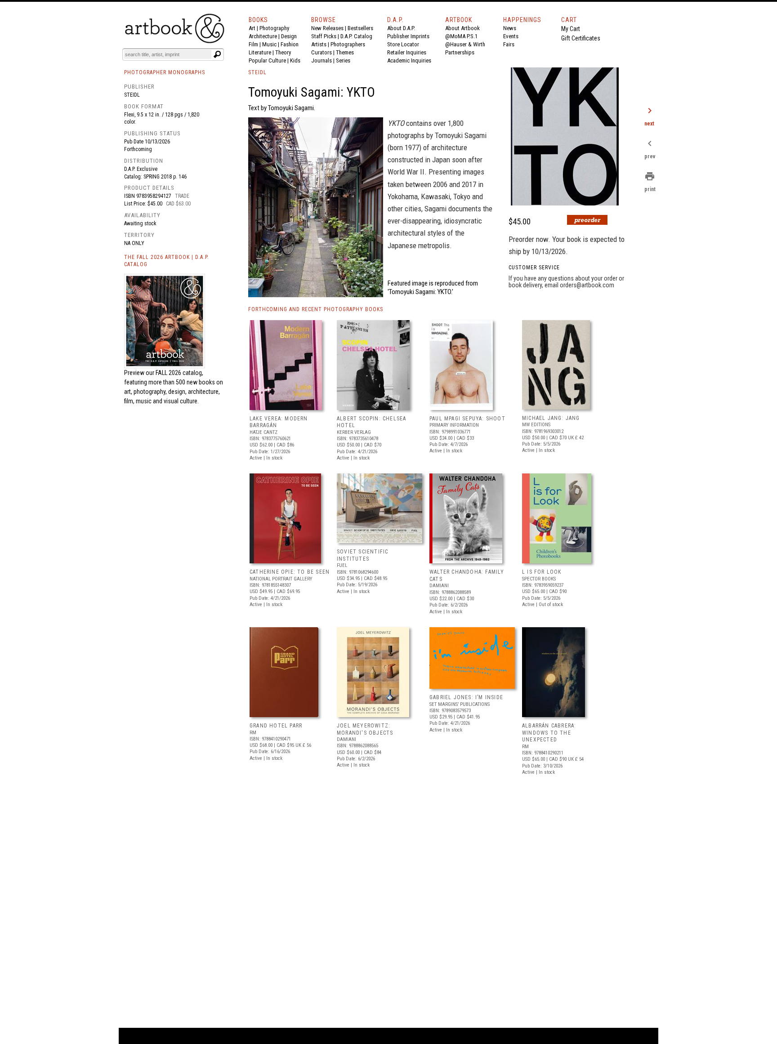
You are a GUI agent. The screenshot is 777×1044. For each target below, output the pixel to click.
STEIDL (257, 72)
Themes (345, 52)
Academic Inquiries (409, 60)
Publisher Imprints (408, 36)
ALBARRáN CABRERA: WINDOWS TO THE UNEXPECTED (549, 733)
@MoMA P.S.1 (461, 36)
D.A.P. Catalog (356, 36)
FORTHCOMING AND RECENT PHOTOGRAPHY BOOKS (315, 309)
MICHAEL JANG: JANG (551, 418)
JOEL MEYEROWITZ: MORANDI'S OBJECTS (365, 729)
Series (343, 60)
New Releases (327, 28)
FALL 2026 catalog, (179, 372)
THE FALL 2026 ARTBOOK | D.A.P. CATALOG (166, 261)
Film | (255, 44)
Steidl (132, 95)
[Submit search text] (217, 54)
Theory (283, 52)
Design (289, 36)
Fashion (290, 44)
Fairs (508, 44)
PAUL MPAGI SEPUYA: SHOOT (467, 418)
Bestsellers (360, 28)
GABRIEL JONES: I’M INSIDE (466, 697)
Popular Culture (267, 60)
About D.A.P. (401, 28)
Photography (274, 28)
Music (269, 44)
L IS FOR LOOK (542, 572)
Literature (260, 52)
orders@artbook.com (587, 285)
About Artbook (462, 28)
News (509, 28)
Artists (318, 44)
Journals (321, 60)
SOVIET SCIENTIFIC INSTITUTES (362, 555)
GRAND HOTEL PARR (276, 726)
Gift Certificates (580, 38)
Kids (295, 60)
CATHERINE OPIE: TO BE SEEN (290, 572)
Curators (321, 52)
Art (252, 28)
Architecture (263, 36)
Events (510, 36)
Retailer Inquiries (406, 52)
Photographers (347, 44)
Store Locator (403, 44)
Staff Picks (323, 36)
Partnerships (459, 52)
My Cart (570, 28)
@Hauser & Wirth (465, 44)
